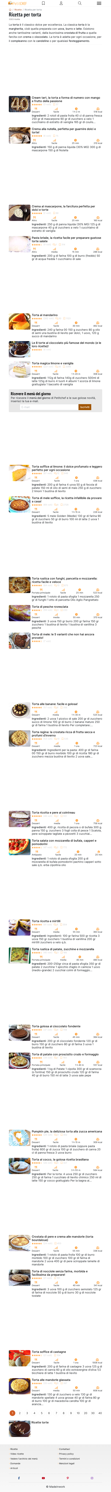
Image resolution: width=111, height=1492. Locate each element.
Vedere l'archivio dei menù (23, 1458)
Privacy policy (66, 1454)
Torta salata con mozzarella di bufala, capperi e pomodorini (64, 842)
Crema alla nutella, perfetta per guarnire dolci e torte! (64, 130)
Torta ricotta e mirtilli (46, 921)
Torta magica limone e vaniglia (52, 363)
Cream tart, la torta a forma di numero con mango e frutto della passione (66, 99)
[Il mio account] (61, 3)
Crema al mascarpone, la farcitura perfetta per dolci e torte (63, 208)
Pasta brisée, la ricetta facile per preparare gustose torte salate (66, 239)
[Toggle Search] (80, 3)
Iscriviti (84, 407)
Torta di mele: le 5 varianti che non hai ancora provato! (63, 636)
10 (78, 1413)
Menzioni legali (66, 1463)
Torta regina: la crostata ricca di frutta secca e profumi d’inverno (63, 733)
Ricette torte (40, 1422)
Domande (15, 1463)
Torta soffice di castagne (49, 1351)
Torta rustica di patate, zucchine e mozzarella (63, 949)
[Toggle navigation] (99, 3)
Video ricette (17, 1454)
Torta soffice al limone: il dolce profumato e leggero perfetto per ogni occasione (67, 468)
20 (85, 1413)
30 (93, 1413)
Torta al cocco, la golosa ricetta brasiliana (60, 1159)
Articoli (14, 1468)
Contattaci (64, 1449)
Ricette (14, 1449)
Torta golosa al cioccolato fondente (56, 1026)
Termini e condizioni (69, 1458)
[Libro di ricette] (43, 3)
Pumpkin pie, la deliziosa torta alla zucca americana (67, 1131)
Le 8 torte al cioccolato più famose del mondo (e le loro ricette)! (66, 344)
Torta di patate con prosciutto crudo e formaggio (65, 1054)
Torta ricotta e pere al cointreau (53, 812)
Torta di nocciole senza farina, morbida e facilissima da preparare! (60, 1273)
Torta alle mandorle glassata (51, 1380)
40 (100, 1413)
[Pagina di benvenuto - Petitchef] (10, 9)
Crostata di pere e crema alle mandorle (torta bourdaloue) (62, 1238)
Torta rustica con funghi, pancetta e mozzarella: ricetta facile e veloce (64, 580)
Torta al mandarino (45, 315)
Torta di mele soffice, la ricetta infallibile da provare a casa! (67, 499)
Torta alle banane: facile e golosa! (55, 704)
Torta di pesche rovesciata (50, 606)
